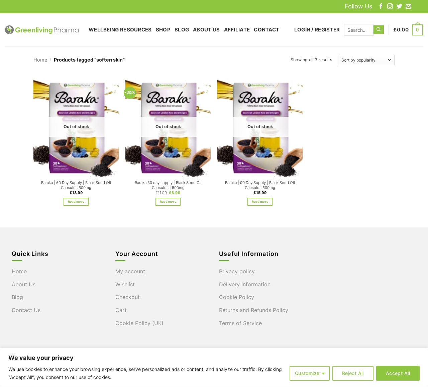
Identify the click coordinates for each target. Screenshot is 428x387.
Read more (76, 201)
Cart (121, 310)
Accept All (398, 373)
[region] (214, 367)
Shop (163, 29)
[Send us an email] (408, 7)
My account (130, 271)
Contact (266, 29)
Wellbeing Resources (120, 29)
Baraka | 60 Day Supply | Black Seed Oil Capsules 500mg (76, 185)
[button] (317, 29)
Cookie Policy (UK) (139, 323)
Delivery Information (245, 284)
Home (40, 60)
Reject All (353, 373)
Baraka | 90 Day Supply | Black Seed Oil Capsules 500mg (260, 185)
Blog (182, 29)
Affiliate (237, 29)
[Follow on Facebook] (381, 7)
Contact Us (26, 310)
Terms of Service (240, 323)
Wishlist (125, 284)
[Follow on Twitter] (399, 7)
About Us (206, 29)
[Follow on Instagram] (390, 7)
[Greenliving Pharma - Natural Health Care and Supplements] (42, 29)
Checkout (127, 297)
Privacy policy (237, 271)
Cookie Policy (236, 297)
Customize (307, 373)
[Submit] (378, 29)
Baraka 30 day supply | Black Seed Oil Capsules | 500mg (168, 185)
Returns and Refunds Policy (253, 310)
